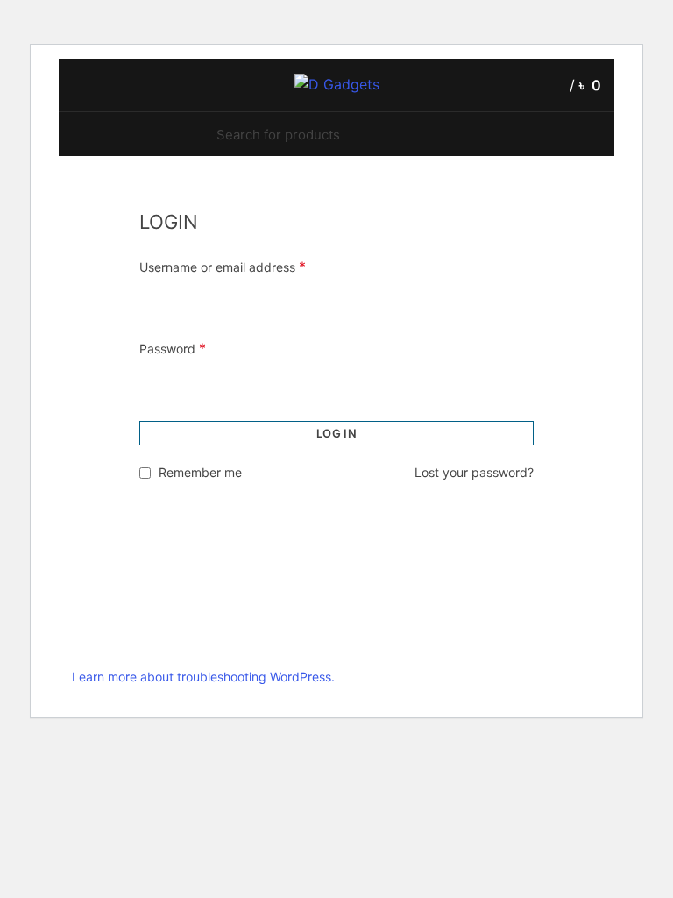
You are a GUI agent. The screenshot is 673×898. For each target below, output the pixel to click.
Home (87, 198)
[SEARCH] (447, 134)
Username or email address (222, 266)
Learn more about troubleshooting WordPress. (203, 676)
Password (172, 348)
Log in (336, 433)
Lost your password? (474, 472)
